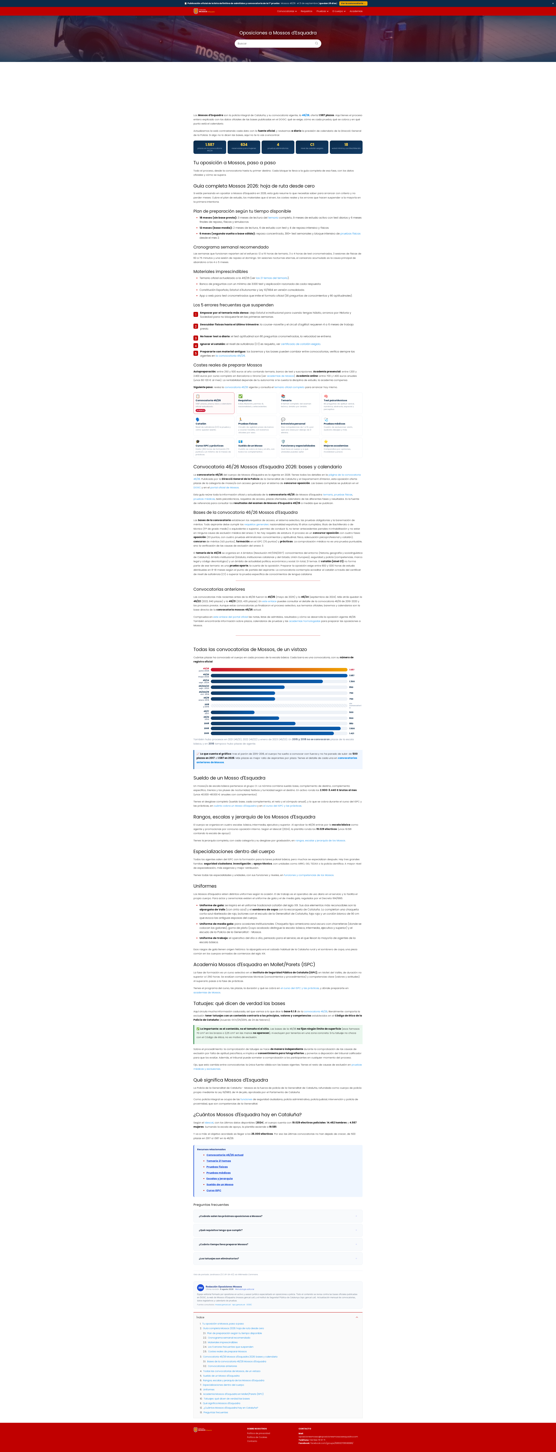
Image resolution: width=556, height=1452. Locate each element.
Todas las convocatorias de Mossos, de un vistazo (231, 1371)
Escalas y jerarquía (219, 1178)
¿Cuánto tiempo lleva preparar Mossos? (223, 1244)
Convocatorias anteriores (222, 1366)
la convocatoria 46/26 (230, 356)
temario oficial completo (289, 387)
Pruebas (321, 11)
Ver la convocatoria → (353, 3)
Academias (356, 11)
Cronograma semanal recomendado (229, 1337)
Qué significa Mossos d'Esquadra (221, 1403)
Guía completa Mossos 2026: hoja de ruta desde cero (233, 1328)
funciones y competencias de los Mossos (309, 875)
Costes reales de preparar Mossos (227, 1351)
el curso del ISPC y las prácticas (282, 805)
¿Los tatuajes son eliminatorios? (219, 1258)
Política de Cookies (257, 1437)
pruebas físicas (350, 233)
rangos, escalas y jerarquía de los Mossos (320, 840)
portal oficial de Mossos (224, 487)
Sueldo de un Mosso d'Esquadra (221, 1375)
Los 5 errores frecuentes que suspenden (230, 1347)
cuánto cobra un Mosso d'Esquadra (235, 805)
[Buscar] (315, 42)
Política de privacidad (258, 1433)
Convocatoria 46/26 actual (224, 1155)
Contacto (252, 1441)
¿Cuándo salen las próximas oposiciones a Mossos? (230, 1216)
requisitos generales (256, 524)
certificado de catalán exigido (300, 344)
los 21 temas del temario (272, 278)
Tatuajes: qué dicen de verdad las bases (227, 1398)
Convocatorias (285, 11)
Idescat (209, 1122)
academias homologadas (304, 621)
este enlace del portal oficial (230, 617)
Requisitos (306, 11)
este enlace (269, 601)
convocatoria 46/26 (236, 387)
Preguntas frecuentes (216, 1412)
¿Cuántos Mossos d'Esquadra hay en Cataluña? (231, 1407)
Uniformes (208, 1389)
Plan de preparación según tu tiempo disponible (234, 1333)
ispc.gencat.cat (238, 1305)
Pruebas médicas (218, 1173)
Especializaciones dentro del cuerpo (223, 1385)
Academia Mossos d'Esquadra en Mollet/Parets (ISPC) (233, 1394)
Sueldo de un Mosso (219, 1184)
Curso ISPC (213, 1190)
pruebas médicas (204, 499)
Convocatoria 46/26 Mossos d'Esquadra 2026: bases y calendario (240, 1356)
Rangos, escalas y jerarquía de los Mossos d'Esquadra (233, 1380)
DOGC (197, 487)
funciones (246, 1099)
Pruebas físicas (217, 1167)
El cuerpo (338, 11)
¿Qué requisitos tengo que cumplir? (221, 1230)
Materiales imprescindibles (223, 1342)
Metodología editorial (244, 1289)
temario (273, 217)
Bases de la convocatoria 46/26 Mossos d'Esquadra (236, 1361)
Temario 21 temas (218, 1161)
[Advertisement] (278, 88)
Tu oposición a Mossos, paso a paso (223, 1323)
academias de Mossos (280, 376)
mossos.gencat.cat (223, 1305)
